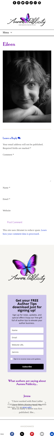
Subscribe (27, 366)
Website (7, 210)
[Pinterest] (32, 434)
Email (6, 199)
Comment (8, 154)
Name (6, 187)
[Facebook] (12, 434)
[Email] (42, 434)
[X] (22, 434)
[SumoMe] (52, 434)
